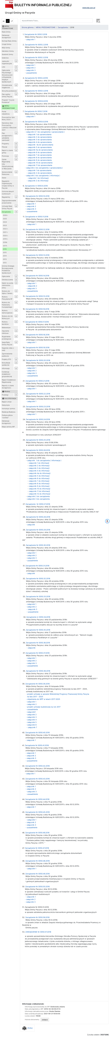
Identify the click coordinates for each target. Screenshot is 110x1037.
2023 (5, 225)
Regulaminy (6, 197)
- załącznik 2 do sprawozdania (39, 137)
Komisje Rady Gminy (9, 41)
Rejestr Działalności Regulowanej (9, 381)
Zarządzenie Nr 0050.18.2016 (37, 335)
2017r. (5, 246)
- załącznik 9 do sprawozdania (39, 160)
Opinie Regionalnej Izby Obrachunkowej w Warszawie (7, 164)
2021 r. (5, 232)
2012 (5, 263)
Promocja (5, 156)
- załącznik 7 (31, 727)
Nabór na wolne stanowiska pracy (7, 285)
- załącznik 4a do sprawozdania (39, 145)
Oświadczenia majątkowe (7, 86)
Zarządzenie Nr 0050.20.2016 (38, 360)
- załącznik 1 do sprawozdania (38, 134)
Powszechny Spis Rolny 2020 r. (8, 118)
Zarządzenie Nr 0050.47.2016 (37, 848)
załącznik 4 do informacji (39, 471)
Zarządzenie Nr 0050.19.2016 (37, 347)
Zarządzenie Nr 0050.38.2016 (38, 671)
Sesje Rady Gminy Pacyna (7, 343)
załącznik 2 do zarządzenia (38, 496)
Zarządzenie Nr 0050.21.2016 (37, 381)
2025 (5, 219)
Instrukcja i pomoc (8, 408)
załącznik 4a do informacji (39, 473)
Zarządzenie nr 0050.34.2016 (38, 617)
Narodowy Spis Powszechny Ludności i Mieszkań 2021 (9, 126)
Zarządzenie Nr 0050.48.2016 (37, 861)
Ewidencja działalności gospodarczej (7, 374)
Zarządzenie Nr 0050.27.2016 (38, 504)
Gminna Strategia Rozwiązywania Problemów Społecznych (8, 269)
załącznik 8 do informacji (39, 483)
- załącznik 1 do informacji (37, 178)
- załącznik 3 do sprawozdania (39, 140)
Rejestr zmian (6, 402)
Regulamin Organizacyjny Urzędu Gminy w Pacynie (8, 184)
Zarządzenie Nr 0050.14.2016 (37, 276)
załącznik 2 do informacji (39, 465)
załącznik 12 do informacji (39, 494)
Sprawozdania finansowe (7, 173)
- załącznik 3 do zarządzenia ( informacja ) (42, 175)
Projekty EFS (6, 359)
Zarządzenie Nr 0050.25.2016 (37, 440)
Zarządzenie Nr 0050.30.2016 (38, 545)
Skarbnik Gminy (7, 54)
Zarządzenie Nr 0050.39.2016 (37, 684)
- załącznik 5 (31, 722)
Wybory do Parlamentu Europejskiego (7, 304)
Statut (4, 178)
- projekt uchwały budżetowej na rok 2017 (43, 707)
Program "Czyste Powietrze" (8, 101)
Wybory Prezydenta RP (7, 298)
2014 (5, 256)
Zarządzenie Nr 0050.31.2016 (37, 566)
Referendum (6, 327)
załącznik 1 (30, 39)
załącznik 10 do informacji (39, 489)
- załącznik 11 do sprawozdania (38, 165)
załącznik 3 (30, 70)
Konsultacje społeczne (6, 364)
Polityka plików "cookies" (7, 416)
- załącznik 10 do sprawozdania (39, 163)
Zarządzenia (6, 212)
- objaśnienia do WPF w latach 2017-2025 (43, 699)
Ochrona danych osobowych (8, 192)
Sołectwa (5, 58)
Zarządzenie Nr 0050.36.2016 (38, 643)
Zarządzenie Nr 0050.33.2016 (38, 596)
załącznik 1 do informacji (39, 463)
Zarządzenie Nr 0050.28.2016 (38, 517)
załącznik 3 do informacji (39, 468)
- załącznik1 (31, 712)
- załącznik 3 (31, 373)
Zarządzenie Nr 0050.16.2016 (37, 309)
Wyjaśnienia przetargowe (6, 338)
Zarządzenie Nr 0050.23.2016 (37, 406)
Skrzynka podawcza (9, 91)
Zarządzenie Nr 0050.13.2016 (37, 255)
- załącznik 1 (30, 116)
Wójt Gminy (6, 48)
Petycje (4, 147)
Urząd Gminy (6, 44)
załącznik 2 (30, 68)
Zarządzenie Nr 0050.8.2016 (36, 122)
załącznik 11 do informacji (39, 491)
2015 (5, 252)
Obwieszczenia (7, 280)
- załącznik (30, 525)
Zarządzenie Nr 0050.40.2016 (37, 732)
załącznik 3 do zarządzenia (38, 499)
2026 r (5, 215)
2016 (5, 249)
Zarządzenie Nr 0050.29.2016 (38, 530)
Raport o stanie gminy (7, 151)
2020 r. (5, 235)
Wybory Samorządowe (7, 312)
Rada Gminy (6, 32)
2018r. (5, 242)
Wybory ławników (5, 323)
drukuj (29, 1028)
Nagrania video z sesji (8, 349)
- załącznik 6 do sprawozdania (39, 152)
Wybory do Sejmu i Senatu (7, 292)
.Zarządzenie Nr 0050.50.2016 (37, 886)
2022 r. (5, 229)
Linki (3, 67)
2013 (5, 259)
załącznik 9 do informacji (39, 486)
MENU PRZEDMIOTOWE (45, 27)
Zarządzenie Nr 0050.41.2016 (37, 745)
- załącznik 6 (31, 725)
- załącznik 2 (30, 286)
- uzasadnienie (32, 291)
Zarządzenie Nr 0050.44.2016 (37, 799)
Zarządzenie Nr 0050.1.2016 (35, 34)
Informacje (5, 368)
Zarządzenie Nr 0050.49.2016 (37, 874)
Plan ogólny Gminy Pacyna (7, 95)
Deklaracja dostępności (6, 36)
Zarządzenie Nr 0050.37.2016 (38, 653)
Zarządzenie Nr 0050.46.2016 (37, 833)
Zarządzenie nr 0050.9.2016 (36, 186)
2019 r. (5, 239)
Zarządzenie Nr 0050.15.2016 (37, 296)
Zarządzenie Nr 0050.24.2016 (37, 419)
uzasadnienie (31, 73)
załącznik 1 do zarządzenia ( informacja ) (44, 460)
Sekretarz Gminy (8, 51)
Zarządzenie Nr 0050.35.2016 (38, 630)
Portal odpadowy (6, 113)
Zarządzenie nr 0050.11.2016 (36, 217)
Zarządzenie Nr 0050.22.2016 (38, 394)
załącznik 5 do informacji (39, 476)
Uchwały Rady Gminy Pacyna (7, 207)
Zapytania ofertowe (5, 332)
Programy (5, 143)
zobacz (45, 1020)
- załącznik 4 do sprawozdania (39, 142)
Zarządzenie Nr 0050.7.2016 (35, 111)
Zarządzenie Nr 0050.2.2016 (36, 45)
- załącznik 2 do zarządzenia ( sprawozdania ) (43, 168)
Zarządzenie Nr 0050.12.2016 (37, 229)
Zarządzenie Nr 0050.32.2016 (37, 578)
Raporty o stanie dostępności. (8, 387)
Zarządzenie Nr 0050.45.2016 (37, 812)
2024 (5, 222)
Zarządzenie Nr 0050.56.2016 (37, 917)
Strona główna (28, 27)
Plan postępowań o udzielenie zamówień (7, 136)
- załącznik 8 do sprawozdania (39, 157)
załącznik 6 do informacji (38, 478)
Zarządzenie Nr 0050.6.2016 (36, 101)
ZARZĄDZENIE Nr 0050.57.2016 (38, 932)
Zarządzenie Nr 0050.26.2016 (37, 450)
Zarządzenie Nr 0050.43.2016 (37, 779)
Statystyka (6, 405)
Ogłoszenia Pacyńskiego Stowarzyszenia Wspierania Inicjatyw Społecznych (7, 76)
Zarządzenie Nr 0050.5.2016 (36, 91)
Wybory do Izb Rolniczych (7, 317)
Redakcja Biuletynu (8, 412)
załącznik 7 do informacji (38, 481)
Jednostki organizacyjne (7, 62)
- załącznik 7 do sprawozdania (39, 155)
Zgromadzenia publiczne (7, 355)
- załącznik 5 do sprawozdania (39, 147)
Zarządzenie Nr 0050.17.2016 (37, 322)
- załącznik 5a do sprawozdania (39, 150)
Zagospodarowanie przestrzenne (9, 202)
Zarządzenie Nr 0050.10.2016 (37, 196)
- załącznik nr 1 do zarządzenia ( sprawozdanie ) (45, 132)
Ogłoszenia (6, 276)
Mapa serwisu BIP (8, 427)
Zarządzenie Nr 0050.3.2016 (36, 57)
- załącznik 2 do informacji (37, 181)
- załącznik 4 (31, 720)
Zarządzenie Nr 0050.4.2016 (36, 78)
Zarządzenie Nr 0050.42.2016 (37, 766)
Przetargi (5, 395)
